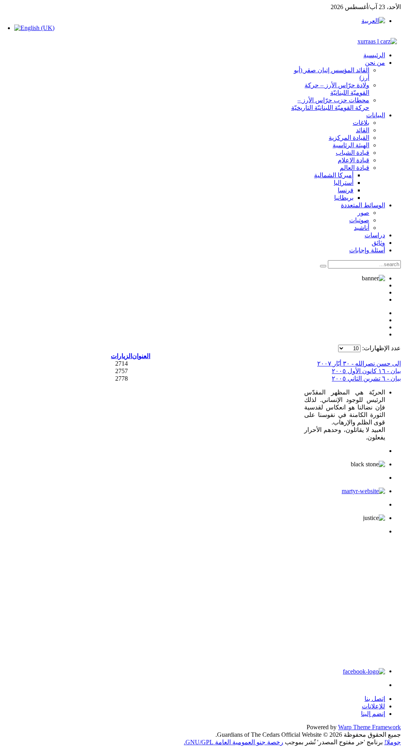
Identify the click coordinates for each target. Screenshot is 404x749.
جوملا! (392, 742)
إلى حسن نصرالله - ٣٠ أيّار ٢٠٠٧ (359, 363)
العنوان (141, 356)
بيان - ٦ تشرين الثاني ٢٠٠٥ (366, 378)
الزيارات (121, 356)
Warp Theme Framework (369, 727)
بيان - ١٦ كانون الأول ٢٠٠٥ (366, 371)
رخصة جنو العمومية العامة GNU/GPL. (233, 742)
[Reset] (323, 266)
